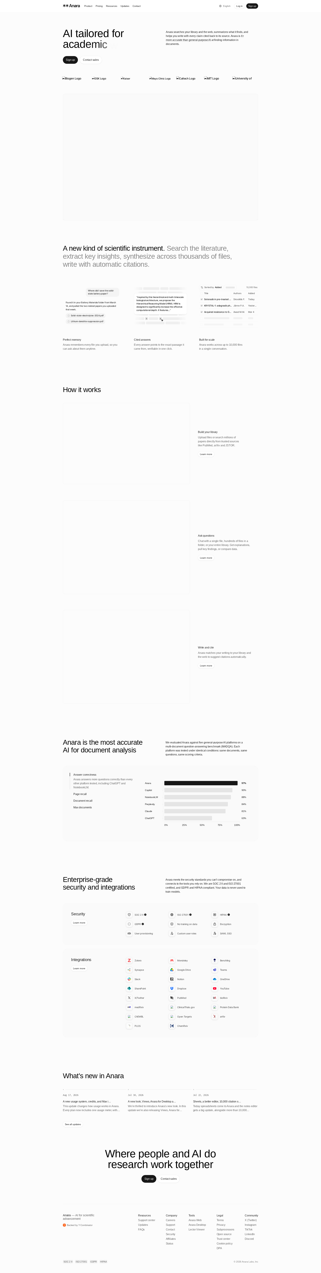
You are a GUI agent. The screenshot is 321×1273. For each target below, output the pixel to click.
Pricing (99, 6)
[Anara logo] (73, 6)
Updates (125, 6)
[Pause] (213, 766)
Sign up (252, 6)
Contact (137, 6)
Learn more (206, 454)
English (227, 6)
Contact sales (91, 59)
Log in (239, 6)
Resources (111, 6)
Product (88, 6)
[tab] (113, 766)
